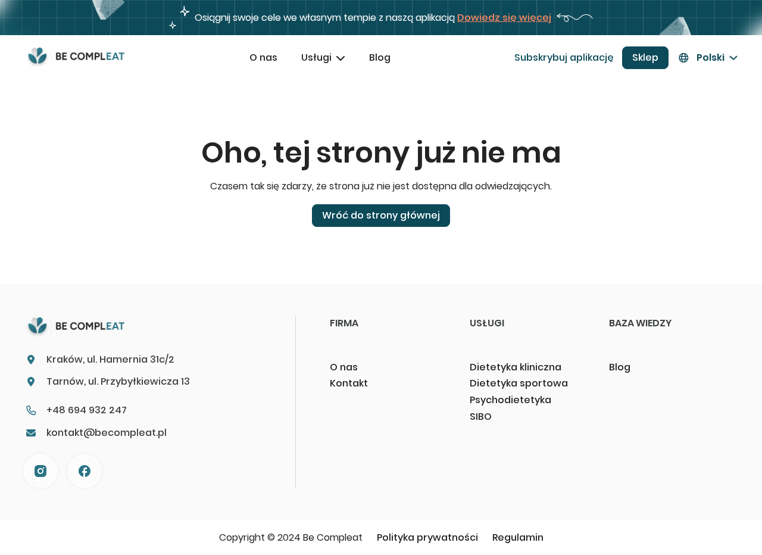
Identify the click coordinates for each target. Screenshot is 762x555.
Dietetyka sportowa (519, 383)
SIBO (481, 416)
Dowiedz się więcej (504, 17)
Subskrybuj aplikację (564, 57)
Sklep (645, 57)
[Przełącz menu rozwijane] (340, 58)
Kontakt (349, 383)
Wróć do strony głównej (381, 215)
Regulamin (518, 537)
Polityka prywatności (427, 537)
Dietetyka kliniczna (515, 367)
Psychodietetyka (510, 400)
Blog (380, 57)
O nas (263, 57)
